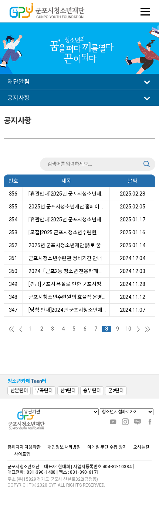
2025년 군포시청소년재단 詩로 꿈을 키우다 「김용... (66, 245)
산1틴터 (68, 390)
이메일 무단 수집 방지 (107, 447)
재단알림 (18, 81)
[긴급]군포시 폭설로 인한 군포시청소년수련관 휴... (66, 284)
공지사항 (18, 97)
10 (128, 329)
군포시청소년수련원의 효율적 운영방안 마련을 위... (66, 297)
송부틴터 (92, 390)
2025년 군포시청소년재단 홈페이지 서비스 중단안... (66, 206)
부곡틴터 (44, 390)
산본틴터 (19, 390)
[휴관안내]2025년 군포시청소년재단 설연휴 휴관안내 (66, 219)
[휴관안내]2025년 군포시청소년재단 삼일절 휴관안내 (66, 193)
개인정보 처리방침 (64, 447)
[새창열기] (113, 421)
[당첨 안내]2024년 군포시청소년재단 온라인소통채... (66, 309)
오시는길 (141, 447)
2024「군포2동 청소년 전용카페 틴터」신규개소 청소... (66, 271)
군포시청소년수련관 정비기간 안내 (64, 258)
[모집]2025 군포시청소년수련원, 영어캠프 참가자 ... (66, 232)
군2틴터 (116, 390)
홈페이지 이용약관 (24, 447)
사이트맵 (22, 454)
